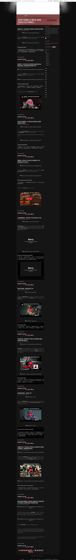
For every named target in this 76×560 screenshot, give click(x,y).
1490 (29, 551)
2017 (46, 85)
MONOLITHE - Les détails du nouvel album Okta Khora (30, 29)
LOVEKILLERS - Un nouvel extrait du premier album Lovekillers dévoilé (30, 339)
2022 (46, 74)
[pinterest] (51, 0)
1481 (24, 550)
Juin (46, 56)
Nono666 (23, 559)
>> (32, 551)
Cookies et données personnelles (48, 559)
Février (47, 63)
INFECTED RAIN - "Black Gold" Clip (25, 288)
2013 (46, 94)
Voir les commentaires (21, 114)
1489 (42, 550)
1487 (37, 550)
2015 (46, 90)
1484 (31, 550)
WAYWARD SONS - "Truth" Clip (24, 393)
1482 (26, 550)
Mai (46, 58)
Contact (25, 15)
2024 (46, 70)
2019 (46, 81)
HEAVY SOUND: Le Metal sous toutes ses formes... (29, 21)
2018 (46, 83)
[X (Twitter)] (50, 0)
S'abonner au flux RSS (45, 38)
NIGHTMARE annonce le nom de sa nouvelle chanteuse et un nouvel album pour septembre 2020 (31, 502)
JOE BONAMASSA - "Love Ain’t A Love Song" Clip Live (29, 218)
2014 (46, 92)
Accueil (20, 15)
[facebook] (48, 0)
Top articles (31, 559)
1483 (28, 550)
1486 (35, 550)
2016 (46, 88)
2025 (46, 68)
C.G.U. (42, 559)
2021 (46, 77)
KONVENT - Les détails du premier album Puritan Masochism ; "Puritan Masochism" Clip (29, 65)
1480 (22, 550)
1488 (40, 550)
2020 (46, 79)
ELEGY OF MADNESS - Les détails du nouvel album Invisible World (29, 122)
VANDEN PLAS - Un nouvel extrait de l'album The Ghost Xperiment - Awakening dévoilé (31, 447)
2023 (46, 72)
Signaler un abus (38, 559)
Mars (47, 61)
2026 (46, 51)
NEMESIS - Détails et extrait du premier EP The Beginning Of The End (29, 161)
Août (46, 53)
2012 (46, 96)
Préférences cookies (55, 559)
